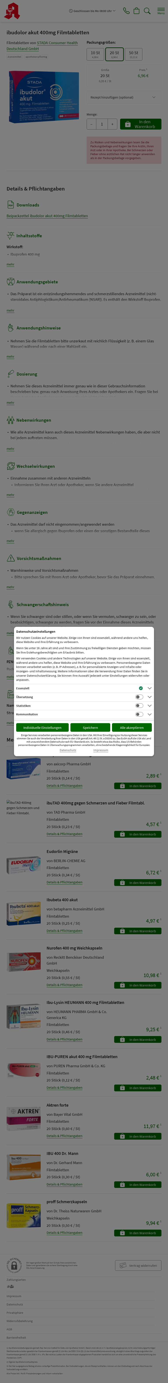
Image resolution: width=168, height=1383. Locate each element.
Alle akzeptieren (132, 727)
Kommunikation (27, 714)
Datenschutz (68, 750)
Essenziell (22, 688)
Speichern (90, 727)
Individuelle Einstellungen (42, 727)
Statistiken (23, 706)
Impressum (100, 750)
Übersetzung (24, 697)
